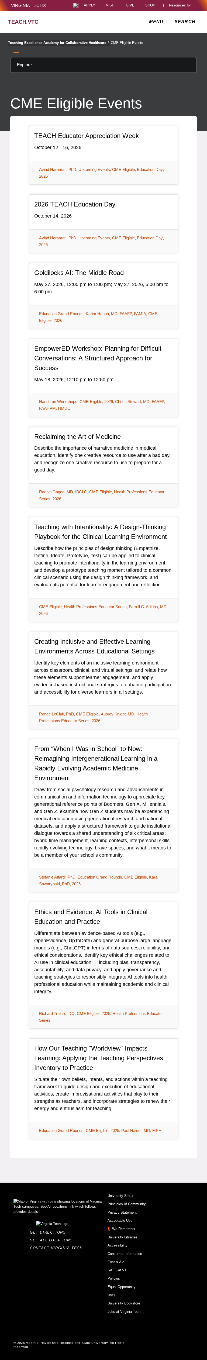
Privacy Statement (122, 1212)
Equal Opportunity (122, 1287)
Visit (110, 5)
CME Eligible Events (127, 43)
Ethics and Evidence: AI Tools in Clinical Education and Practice (90, 916)
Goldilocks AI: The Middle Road (79, 272)
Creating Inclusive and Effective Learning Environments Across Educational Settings (94, 646)
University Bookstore (124, 1303)
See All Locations (53, 1240)
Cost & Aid (116, 1262)
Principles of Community (127, 1204)
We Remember (123, 1229)
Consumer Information (125, 1254)
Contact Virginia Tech (58, 1248)
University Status (121, 1196)
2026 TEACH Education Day (74, 204)
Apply (89, 5)
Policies (114, 1278)
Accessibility (117, 1245)
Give (130, 5)
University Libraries (122, 1237)
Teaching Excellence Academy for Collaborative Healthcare (58, 43)
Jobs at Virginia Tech (124, 1312)
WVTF (113, 1295)
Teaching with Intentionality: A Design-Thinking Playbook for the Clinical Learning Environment (100, 531)
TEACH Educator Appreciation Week (86, 135)
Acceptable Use (120, 1220)
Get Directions (49, 1232)
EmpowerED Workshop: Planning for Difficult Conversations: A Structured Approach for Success (97, 358)
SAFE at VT (117, 1270)
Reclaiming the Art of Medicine (77, 436)
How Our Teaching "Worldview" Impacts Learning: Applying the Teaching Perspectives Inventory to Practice (98, 1058)
